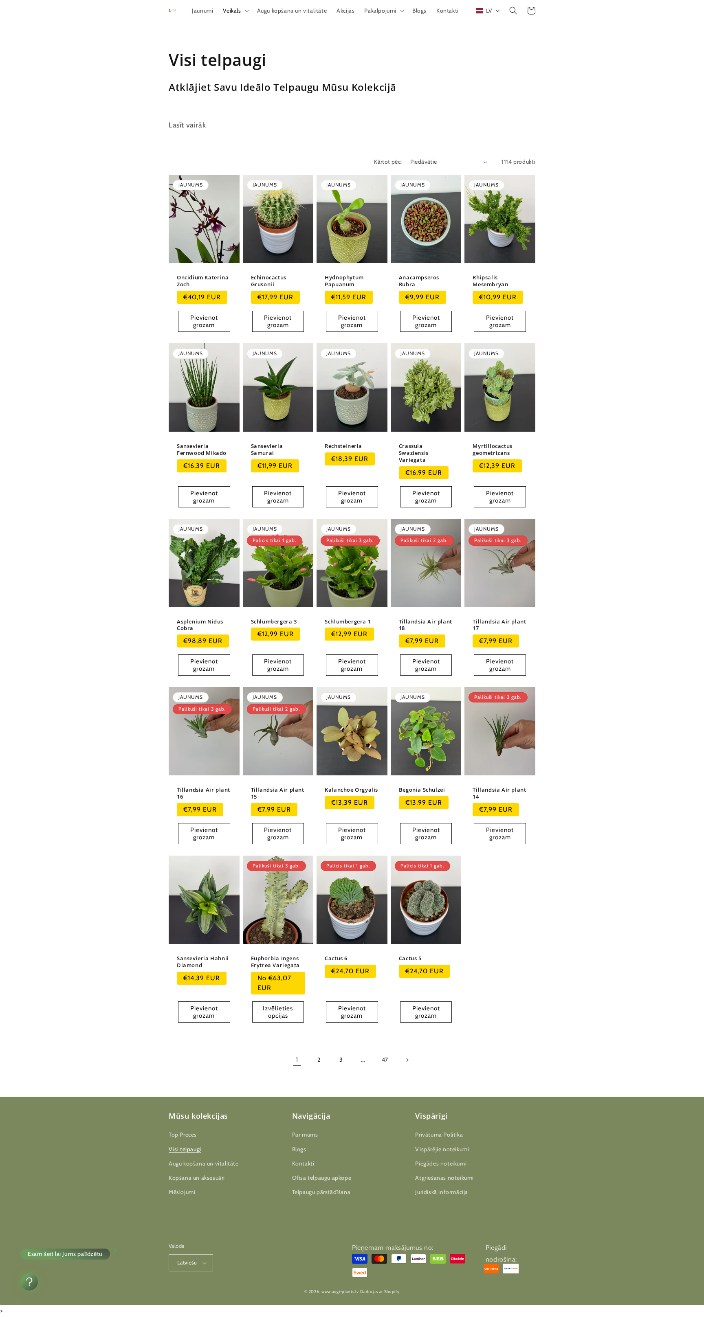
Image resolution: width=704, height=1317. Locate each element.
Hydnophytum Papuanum (344, 281)
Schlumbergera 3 (274, 621)
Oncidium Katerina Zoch (203, 281)
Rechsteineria (343, 446)
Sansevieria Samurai (267, 450)
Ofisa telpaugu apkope (322, 1177)
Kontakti (303, 1163)
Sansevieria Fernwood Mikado (202, 450)
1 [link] (297, 1059)
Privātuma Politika (439, 1134)
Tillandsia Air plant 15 (277, 793)
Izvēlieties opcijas (278, 1012)
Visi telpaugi (185, 1149)
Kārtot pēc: (388, 161)
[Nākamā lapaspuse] (407, 1060)
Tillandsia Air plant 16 (203, 793)
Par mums (305, 1134)
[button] (235, 10)
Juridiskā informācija (441, 1192)
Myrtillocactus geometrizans (492, 450)
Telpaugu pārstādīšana (321, 1192)
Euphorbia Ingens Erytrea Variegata (275, 962)
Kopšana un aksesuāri (197, 1177)
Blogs (299, 1149)
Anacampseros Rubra (419, 281)
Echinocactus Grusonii (268, 281)
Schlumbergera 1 (348, 621)
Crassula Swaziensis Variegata (414, 453)
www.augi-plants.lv (340, 1291)
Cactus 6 (336, 958)
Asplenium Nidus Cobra (200, 625)
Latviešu (187, 1262)
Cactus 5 (410, 958)
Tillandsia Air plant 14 (499, 793)
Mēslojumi (182, 1192)
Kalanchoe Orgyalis (351, 789)
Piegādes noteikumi (440, 1163)
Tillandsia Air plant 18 (425, 625)
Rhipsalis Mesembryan (490, 281)
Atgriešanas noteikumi (444, 1177)
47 (385, 1059)
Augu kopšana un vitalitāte (204, 1163)
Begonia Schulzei (422, 789)
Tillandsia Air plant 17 (499, 625)
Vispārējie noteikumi (442, 1149)
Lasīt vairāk (187, 125)
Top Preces (183, 1134)
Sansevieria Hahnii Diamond (203, 962)
